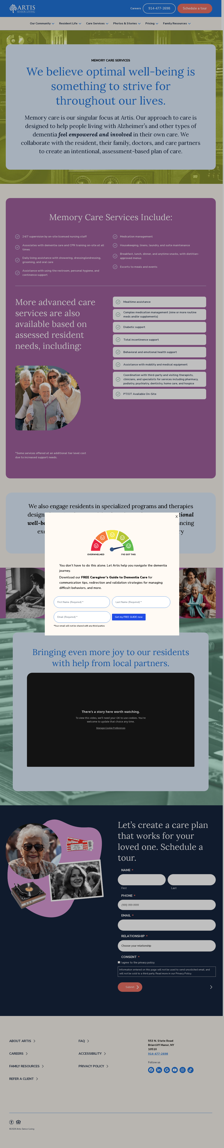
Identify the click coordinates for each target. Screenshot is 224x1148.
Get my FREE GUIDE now (129, 617)
